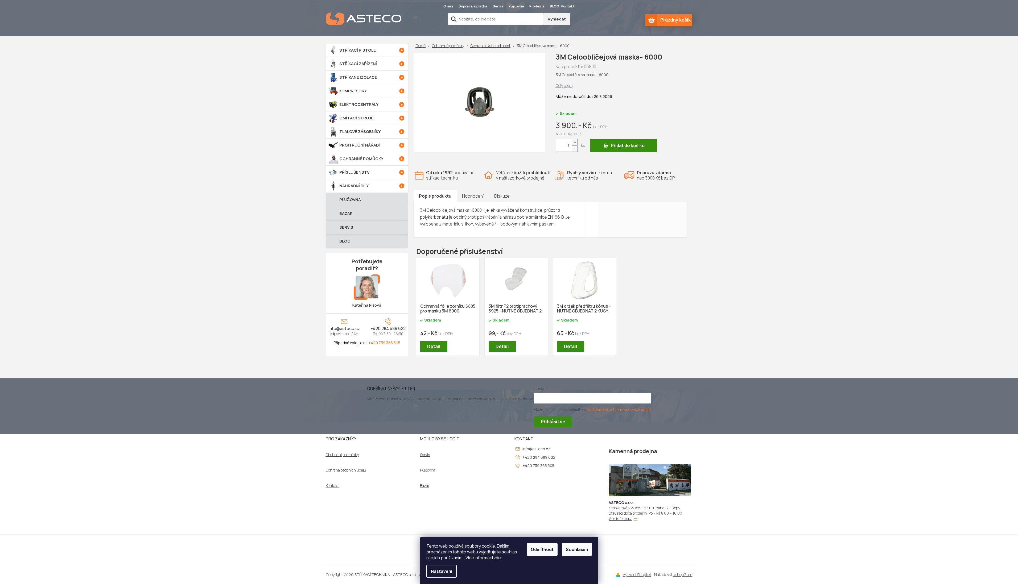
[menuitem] (367, 50)
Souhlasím (577, 549)
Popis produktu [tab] (435, 196)
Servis (498, 6)
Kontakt (568, 6)
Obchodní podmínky (342, 455)
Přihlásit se (553, 422)
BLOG (554, 6)
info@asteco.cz (344, 328)
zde (497, 558)
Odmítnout (542, 549)
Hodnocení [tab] (473, 196)
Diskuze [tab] (502, 196)
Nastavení (441, 571)
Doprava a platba (473, 6)
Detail (433, 346)
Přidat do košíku (628, 145)
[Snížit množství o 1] (574, 148)
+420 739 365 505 (384, 342)
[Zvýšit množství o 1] (574, 142)
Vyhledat (557, 19)
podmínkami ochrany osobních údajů (619, 409)
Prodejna (537, 6)
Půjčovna (516, 6)
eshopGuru (683, 574)
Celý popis (564, 85)
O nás (448, 6)
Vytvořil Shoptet (637, 574)
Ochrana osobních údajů (346, 470)
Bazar (424, 485)
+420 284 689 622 (388, 328)
